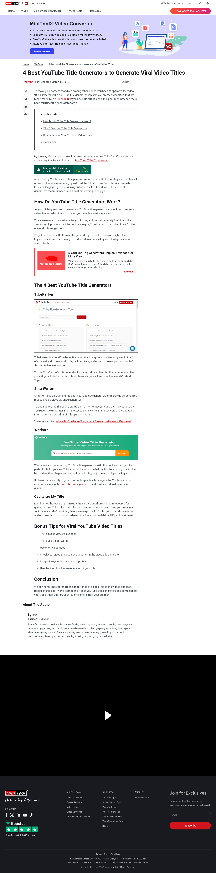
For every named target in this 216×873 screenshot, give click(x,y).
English (125, 81)
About (191, 3)
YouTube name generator (76, 484)
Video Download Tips (112, 816)
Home (11, 11)
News (105, 826)
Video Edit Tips (109, 807)
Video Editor (72, 807)
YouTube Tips (109, 797)
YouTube (38, 64)
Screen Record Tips (111, 802)
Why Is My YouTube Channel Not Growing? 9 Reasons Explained (93, 421)
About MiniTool (142, 797)
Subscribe (190, 825)
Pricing (24, 11)
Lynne (29, 81)
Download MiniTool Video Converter (108, 37)
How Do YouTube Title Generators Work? (67, 121)
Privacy (99, 854)
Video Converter (74, 812)
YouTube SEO (61, 98)
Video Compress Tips (112, 821)
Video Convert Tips (111, 812)
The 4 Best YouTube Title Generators (65, 128)
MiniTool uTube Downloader (91, 160)
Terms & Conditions (112, 854)
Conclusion (50, 142)
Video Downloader (75, 797)
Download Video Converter (190, 11)
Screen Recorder (74, 802)
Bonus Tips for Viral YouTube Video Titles (67, 135)
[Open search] (200, 3)
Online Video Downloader (78, 816)
